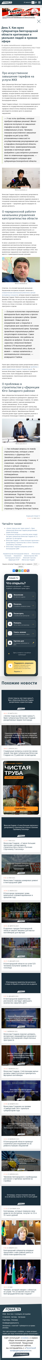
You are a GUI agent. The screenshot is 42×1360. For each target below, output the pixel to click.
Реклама (14, 1320)
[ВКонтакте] (14, 570)
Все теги (10, 1314)
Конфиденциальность (11, 1323)
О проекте (6, 1317)
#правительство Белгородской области (16, 554)
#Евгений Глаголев (29, 558)
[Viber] (28, 570)
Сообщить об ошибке (22, 1314)
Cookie (25, 1338)
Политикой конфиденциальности (23, 1349)
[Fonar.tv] (7, 3)
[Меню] (39, 2)
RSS (4, 1314)
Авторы (14, 1317)
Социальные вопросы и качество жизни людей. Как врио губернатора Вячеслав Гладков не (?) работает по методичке (22, 537)
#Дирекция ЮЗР (13, 560)
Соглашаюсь (22, 1354)
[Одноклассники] (25, 570)
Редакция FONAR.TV (33, 516)
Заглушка (21, 1317)
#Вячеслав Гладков (28, 560)
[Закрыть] (38, 21)
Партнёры (6, 1320)
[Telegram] (22, 570)
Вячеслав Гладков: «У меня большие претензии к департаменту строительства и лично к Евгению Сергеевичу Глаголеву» (22, 543)
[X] (16, 570)
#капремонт (18, 556)
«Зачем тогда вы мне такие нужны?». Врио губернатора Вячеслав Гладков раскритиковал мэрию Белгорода (21, 530)
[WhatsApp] (19, 570)
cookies (21, 1331)
